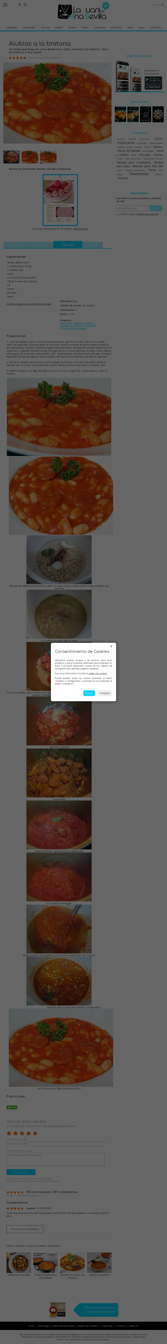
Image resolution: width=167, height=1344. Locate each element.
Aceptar (89, 693)
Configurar (104, 693)
